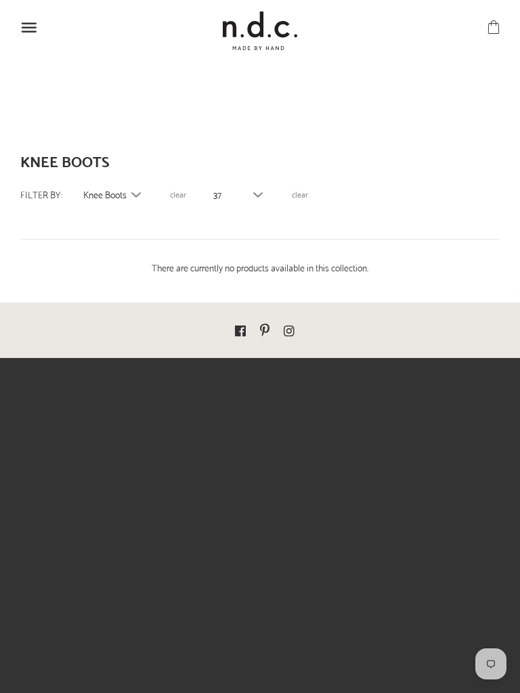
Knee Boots (105, 194)
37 (217, 194)
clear (178, 194)
